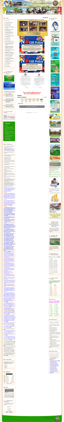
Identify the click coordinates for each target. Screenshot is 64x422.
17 (11, 394)
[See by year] (22, 100)
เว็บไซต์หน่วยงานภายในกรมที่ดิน (9, 129)
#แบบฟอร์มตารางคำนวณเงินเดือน (54, 322)
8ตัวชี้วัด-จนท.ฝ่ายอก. (53, 343)
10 (11, 393)
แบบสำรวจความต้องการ (55, 161)
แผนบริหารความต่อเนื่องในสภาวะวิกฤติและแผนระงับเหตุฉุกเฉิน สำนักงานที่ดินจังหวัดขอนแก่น (54, 230)
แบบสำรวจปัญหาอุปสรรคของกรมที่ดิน (9, 160)
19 (5, 395)
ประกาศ (5, 291)
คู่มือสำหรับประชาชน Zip (7, 170)
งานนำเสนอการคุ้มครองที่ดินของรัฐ (9, 146)
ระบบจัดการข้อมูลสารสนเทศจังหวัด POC (9, 133)
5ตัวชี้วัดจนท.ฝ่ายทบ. (53, 339)
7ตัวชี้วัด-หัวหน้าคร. (53, 342)
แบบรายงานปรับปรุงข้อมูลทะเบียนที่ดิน (9, 150)
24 (11, 395)
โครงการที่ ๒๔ (56, 271)
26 (5, 396)
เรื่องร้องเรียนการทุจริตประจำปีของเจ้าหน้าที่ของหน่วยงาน (9, 100)
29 (9, 396)
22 (9, 395)
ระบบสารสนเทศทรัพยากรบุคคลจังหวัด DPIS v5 (9, 136)
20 (6, 395)
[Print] (43, 97)
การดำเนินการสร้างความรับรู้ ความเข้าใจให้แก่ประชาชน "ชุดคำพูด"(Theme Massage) (9, 174)
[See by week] (30, 100)
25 (12, 395)
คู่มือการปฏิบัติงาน (8, 93)
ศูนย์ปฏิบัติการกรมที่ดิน (8, 131)
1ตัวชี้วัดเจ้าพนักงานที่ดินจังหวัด (55, 332)
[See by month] (26, 100)
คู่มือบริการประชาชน (9, 95)
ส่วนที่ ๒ (5, 366)
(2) (9, 147)
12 (5, 394)
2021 (11, 389)
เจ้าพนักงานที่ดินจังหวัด (54, 357)
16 (10, 394)
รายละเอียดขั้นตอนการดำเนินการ (54, 355)
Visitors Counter (9, 383)
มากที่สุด (9, 406)
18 (12, 394)
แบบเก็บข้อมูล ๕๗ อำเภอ (7, 159)
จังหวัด (51, 284)
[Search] (37, 100)
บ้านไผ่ (51, 286)
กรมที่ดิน (6, 125)
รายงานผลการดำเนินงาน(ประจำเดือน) (9, 161)
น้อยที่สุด (9, 410)
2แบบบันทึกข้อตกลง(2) (53, 327)
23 (10, 395)
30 (10, 396)
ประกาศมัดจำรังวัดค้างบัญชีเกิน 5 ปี (9, 328)
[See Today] (33, 100)
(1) (8, 147)
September (8, 389)
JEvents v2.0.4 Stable (29, 112)
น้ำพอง (51, 288)
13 (6, 394)
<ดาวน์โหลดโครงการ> (55, 176)
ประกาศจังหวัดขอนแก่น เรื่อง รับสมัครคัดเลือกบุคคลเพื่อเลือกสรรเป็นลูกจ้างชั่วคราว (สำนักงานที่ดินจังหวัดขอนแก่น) (9, 344)
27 (6, 396)
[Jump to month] (41, 100)
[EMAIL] (44, 97)
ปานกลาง (9, 408)
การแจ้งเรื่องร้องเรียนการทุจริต (9, 91)
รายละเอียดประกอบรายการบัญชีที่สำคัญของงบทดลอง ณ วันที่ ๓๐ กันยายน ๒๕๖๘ (54, 211)
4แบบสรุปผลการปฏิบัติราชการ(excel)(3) (53, 331)
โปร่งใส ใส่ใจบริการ (6, 162)
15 (9, 394)
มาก (9, 407)
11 (12, 393)
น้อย (9, 409)
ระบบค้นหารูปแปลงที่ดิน (9, 127)
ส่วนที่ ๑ (5, 365)
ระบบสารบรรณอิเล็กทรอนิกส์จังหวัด (8, 139)
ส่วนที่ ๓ (5, 367)
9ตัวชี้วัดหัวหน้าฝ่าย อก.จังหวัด (55, 344)
